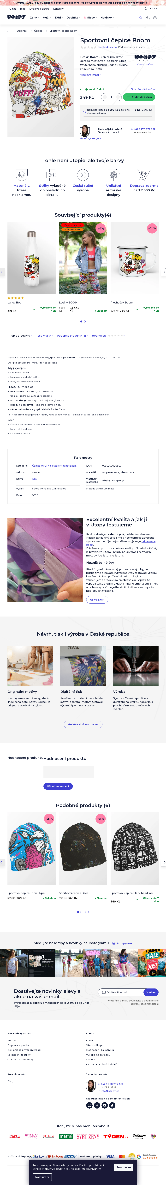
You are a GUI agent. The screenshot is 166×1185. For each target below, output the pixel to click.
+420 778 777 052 (147, 17)
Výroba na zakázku (98, 1054)
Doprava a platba (39, 8)
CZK (152, 8)
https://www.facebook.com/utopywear (97, 1105)
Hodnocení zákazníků (100, 1050)
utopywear (89, 1105)
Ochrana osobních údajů (101, 1064)
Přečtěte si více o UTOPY (83, 724)
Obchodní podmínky (20, 1059)
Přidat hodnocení (58, 786)
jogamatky (34, 414)
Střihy (44, 186)
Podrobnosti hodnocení (131, 47)
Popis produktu (19, 335)
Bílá (34, 478)
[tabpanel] (31, 268)
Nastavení (42, 1177)
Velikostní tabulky (19, 1054)
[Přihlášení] (146, 9)
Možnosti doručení (144, 89)
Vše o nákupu (94, 1045)
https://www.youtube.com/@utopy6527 (104, 1105)
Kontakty (58, 8)
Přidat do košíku (142, 97)
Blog (22, 8)
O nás (12, 8)
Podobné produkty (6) (71, 335)
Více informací (89, 74)
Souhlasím (123, 1167)
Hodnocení (107, 336)
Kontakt (12, 1040)
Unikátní (113, 186)
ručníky (44, 414)
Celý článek (97, 599)
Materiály (21, 186)
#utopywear (124, 943)
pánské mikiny (62, 414)
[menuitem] (34, 18)
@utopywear (112, 1105)
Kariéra (90, 1059)
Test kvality (43, 335)
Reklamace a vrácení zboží (24, 1050)
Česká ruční (83, 186)
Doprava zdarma (144, 186)
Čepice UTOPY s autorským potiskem (54, 465)
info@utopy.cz (92, 138)
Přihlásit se (151, 992)
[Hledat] (140, 17)
